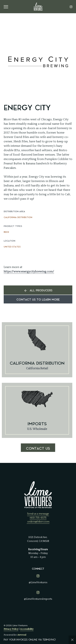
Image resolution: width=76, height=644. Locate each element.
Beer (6, 232)
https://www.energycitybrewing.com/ (29, 271)
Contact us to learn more (38, 299)
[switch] (7, 6)
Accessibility (27, 629)
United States (12, 247)
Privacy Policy (11, 629)
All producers (41, 290)
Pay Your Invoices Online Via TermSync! (30, 639)
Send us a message (38, 513)
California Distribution (18, 217)
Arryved (21, 635)
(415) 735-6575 (38, 517)
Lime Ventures (38, 6)
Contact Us (38, 448)
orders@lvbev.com (38, 521)
